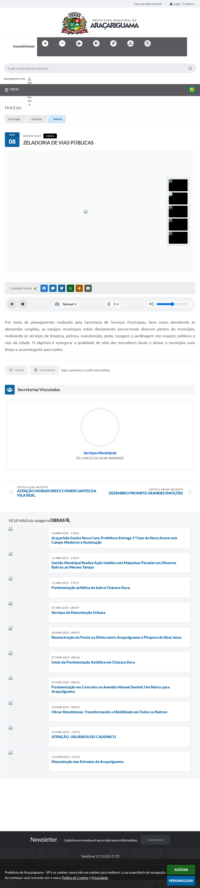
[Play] (12, 304)
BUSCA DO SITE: (18, 61)
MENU (14, 89)
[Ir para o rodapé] (53, 53)
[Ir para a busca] (42, 53)
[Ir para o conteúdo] (161, 43)
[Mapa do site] (130, 43)
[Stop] (23, 304)
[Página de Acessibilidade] (148, 43)
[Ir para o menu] (172, 43)
